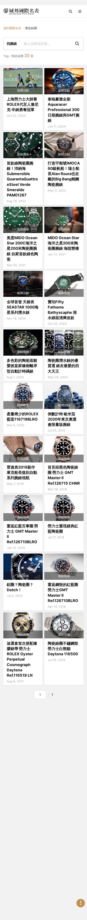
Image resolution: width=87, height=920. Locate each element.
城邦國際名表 (12, 28)
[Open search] (70, 11)
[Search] (77, 43)
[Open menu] (80, 11)
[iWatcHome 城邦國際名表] (21, 11)
